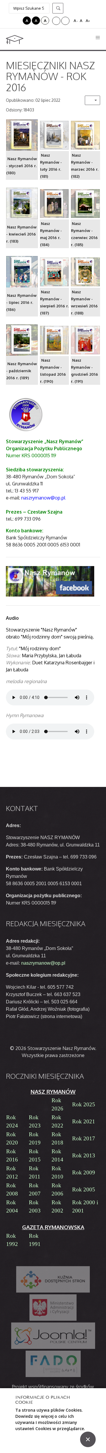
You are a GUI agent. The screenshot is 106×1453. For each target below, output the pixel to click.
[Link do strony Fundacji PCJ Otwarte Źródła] (53, 1335)
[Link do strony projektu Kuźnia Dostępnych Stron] (53, 1279)
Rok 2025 (83, 1104)
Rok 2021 (83, 1121)
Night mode (17, 20)
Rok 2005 (83, 1189)
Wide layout (65, 21)
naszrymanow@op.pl (43, 963)
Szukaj (57, 8)
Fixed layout (56, 21)
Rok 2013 (83, 1155)
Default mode (9, 20)
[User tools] (92, 100)
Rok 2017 (83, 1138)
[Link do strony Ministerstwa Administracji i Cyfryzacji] (53, 1307)
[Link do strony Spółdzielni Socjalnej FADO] (53, 1364)
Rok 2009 (83, 1172)
